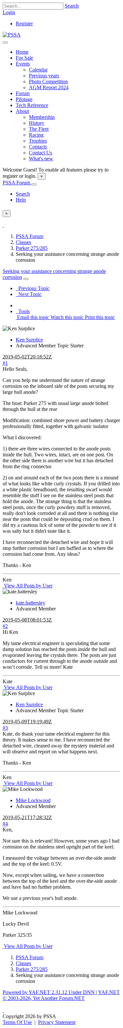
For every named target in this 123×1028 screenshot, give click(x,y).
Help (21, 200)
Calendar (38, 69)
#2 (5, 626)
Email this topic (32, 317)
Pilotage (24, 99)
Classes (23, 242)
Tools (23, 311)
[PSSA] (12, 35)
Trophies (38, 141)
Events (23, 64)
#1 (5, 363)
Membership (42, 117)
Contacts (38, 146)
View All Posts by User (27, 585)
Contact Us (40, 152)
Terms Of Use (17, 1022)
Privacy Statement (56, 1022)
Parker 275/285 (32, 248)
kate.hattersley (30, 603)
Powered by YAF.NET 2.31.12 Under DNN (49, 992)
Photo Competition (48, 81)
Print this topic (99, 317)
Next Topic (29, 294)
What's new (41, 158)
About (22, 111)
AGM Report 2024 (49, 87)
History (36, 123)
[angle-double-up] (3, 1010)
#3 (5, 728)
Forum (23, 93)
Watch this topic (66, 317)
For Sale (24, 58)
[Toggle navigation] (5, 42)
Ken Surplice (29, 339)
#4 (5, 823)
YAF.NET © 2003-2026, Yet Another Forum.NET (61, 995)
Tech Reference (32, 105)
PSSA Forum (17, 182)
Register (24, 23)
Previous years (44, 75)
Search (72, 6)
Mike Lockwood (33, 800)
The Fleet (39, 129)
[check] (3, 225)
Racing (36, 135)
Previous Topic (33, 288)
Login (9, 12)
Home (22, 52)
